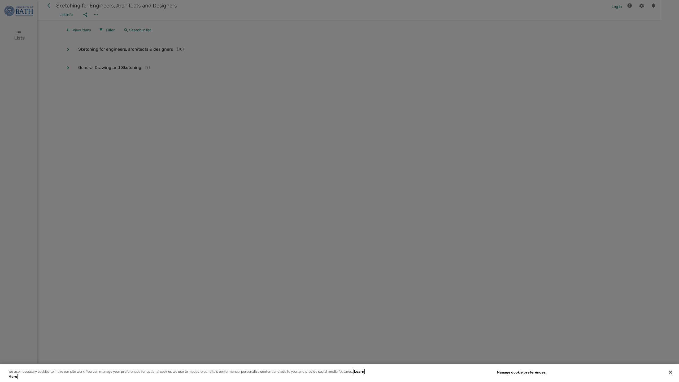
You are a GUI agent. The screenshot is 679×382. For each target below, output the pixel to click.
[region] (339, 373)
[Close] (670, 372)
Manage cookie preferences (521, 372)
